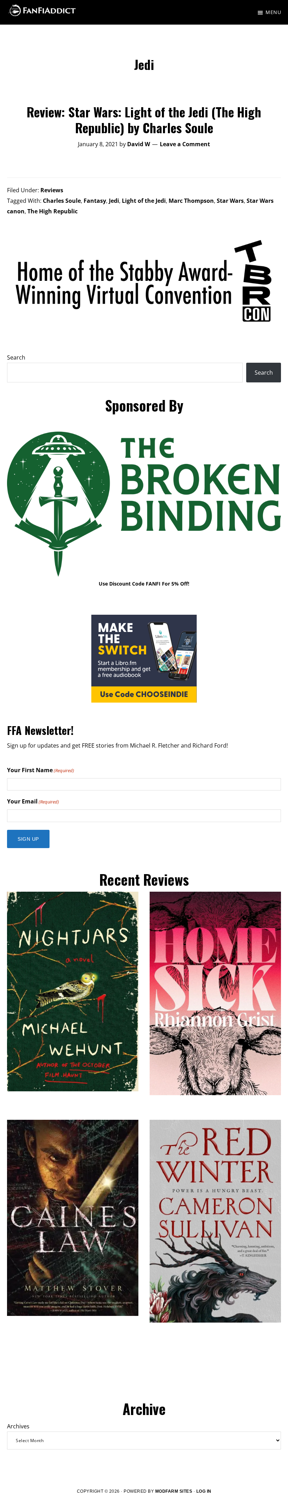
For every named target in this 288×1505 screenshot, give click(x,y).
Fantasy (95, 201)
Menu (273, 12)
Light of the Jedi (144, 201)
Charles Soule (62, 201)
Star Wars (230, 201)
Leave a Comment (185, 144)
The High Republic (52, 211)
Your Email (33, 801)
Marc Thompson (191, 201)
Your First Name (40, 770)
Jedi (114, 201)
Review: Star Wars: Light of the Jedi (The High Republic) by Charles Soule (144, 119)
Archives (18, 1426)
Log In (203, 1491)
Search (16, 357)
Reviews (51, 190)
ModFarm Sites (173, 1491)
